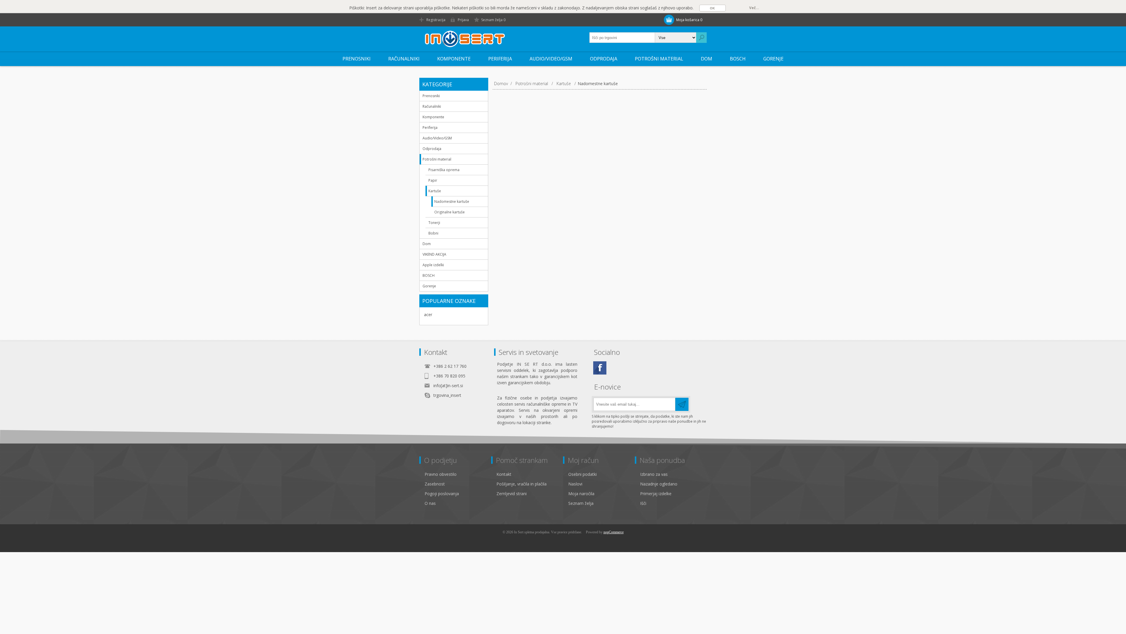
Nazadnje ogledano (658, 484)
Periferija (500, 58)
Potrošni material (659, 58)
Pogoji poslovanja (442, 493)
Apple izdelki (433, 264)
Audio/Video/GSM (551, 58)
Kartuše (434, 190)
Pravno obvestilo (441, 474)
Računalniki (404, 58)
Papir (432, 180)
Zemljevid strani (511, 493)
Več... (754, 7)
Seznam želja (580, 503)
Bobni (433, 233)
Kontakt (503, 474)
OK (712, 8)
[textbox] (622, 37)
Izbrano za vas (654, 474)
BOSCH (738, 58)
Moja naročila (581, 493)
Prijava (463, 19)
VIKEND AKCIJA (434, 254)
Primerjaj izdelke (655, 493)
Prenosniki (356, 58)
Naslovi (575, 484)
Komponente (454, 58)
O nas (430, 503)
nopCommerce (613, 532)
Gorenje (773, 58)
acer (428, 314)
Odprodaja (603, 58)
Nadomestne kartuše (451, 201)
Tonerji (434, 222)
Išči (643, 503)
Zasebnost (435, 484)
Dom (706, 58)
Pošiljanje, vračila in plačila (521, 484)
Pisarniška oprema (443, 169)
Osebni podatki (582, 474)
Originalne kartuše (449, 212)
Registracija (435, 19)
